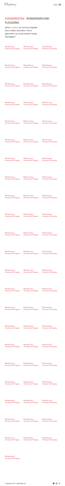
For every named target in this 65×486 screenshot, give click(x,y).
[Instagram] (56, 483)
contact (14, 27)
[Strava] (59, 483)
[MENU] (60, 4)
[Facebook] (53, 483)
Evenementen (14, 18)
